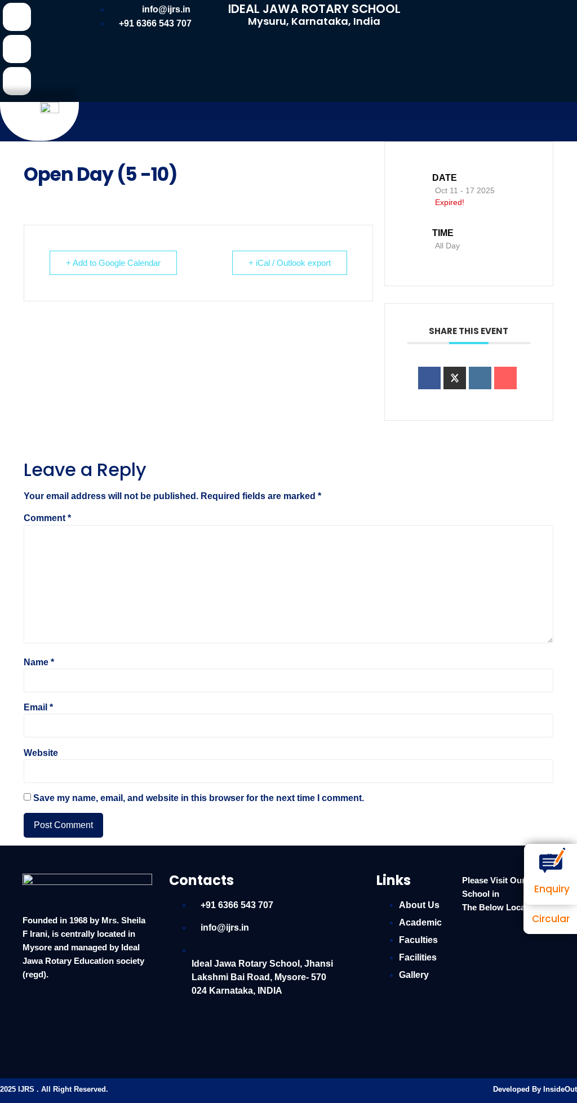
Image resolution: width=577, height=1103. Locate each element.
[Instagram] (17, 81)
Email (38, 707)
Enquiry (552, 889)
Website (41, 753)
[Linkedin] (17, 49)
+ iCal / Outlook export (289, 263)
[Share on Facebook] (429, 378)
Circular (551, 919)
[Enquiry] (552, 861)
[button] (328, 111)
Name (39, 662)
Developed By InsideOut (535, 1089)
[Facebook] (17, 17)
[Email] (505, 378)
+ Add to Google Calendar (113, 263)
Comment (47, 518)
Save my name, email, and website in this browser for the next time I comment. (198, 798)
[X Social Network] (454, 378)
